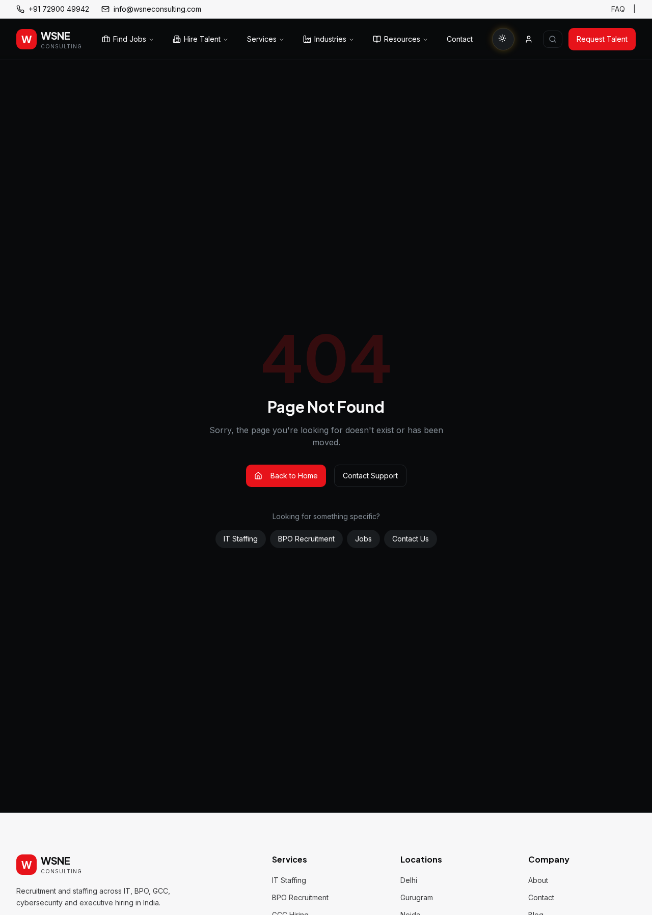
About (538, 880)
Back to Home (294, 475)
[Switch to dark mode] (503, 39)
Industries (330, 39)
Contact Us (410, 538)
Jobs (363, 538)
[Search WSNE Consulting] (552, 39)
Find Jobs (129, 39)
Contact (460, 39)
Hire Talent (202, 39)
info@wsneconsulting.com (157, 9)
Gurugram (416, 897)
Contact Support (370, 475)
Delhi (408, 880)
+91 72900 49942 (59, 9)
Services (262, 39)
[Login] (529, 39)
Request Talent (602, 39)
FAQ (618, 9)
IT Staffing (241, 538)
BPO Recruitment (306, 538)
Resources (402, 39)
